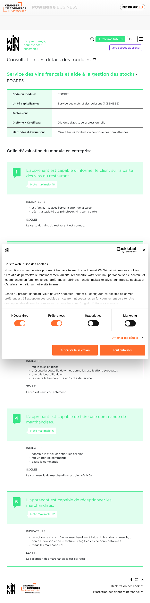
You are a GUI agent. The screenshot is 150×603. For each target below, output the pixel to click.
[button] (94, 60)
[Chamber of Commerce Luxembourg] (40, 7)
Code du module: (24, 94)
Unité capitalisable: (25, 103)
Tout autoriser (122, 350)
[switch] (56, 323)
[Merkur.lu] (132, 7)
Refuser (27, 350)
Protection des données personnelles (118, 591)
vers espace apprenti (126, 47)
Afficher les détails (125, 337)
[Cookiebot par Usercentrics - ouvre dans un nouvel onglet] (119, 250)
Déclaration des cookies (127, 586)
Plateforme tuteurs (110, 39)
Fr (131, 39)
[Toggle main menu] (141, 39)
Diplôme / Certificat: (26, 122)
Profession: (20, 113)
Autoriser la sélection (75, 350)
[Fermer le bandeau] (144, 249)
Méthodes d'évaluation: (28, 132)
